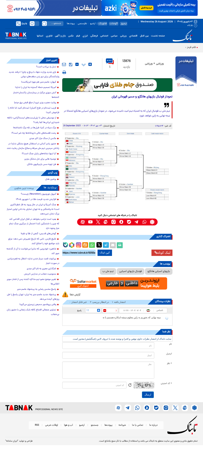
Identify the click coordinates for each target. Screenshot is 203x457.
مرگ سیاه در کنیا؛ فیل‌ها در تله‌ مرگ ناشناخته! (34, 128)
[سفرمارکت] (117, 283)
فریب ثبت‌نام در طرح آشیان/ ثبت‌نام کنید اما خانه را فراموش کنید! (33, 110)
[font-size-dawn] (77, 64)
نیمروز (124, 24)
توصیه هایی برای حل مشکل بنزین (40, 159)
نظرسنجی (82, 24)
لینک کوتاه (163, 252)
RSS (37, 425)
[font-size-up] (90, 64)
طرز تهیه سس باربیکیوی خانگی (41, 164)
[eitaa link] (105, 221)
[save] (70, 64)
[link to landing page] (183, 35)
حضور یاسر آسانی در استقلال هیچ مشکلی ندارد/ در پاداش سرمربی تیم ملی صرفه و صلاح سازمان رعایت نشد (33, 146)
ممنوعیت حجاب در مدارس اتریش (40, 274)
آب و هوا (68, 425)
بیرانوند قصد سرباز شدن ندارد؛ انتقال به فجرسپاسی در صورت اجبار (33, 261)
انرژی (85, 36)
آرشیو (93, 24)
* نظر (169, 363)
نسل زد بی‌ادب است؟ (46, 67)
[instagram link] (113, 221)
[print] (64, 72)
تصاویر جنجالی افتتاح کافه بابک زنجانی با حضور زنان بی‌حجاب (33, 312)
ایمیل (169, 354)
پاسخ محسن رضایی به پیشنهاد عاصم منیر (36, 289)
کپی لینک (105, 253)
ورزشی (123, 36)
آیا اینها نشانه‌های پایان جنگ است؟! (39, 154)
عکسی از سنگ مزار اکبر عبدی (42, 138)
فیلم (78, 36)
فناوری (49, 36)
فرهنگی (94, 36)
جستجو (94, 425)
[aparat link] (82, 221)
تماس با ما (137, 425)
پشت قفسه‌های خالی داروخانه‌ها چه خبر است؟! (33, 133)
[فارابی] (117, 85)
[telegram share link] (106, 245)
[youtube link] (90, 221)
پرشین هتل (50, 179)
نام (170, 344)
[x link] (98, 221)
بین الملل (144, 36)
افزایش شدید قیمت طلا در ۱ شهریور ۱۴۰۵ (36, 199)
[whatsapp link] (144, 221)
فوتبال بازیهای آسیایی (130, 271)
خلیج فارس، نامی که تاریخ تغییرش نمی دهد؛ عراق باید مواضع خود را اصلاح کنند (33, 241)
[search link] (44, 23)
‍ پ (83, 64)
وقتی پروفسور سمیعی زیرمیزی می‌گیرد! (37, 304)
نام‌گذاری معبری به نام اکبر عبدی (41, 269)
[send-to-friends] (64, 64)
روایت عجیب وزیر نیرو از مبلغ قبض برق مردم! (35, 103)
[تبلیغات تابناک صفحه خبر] (186, 72)
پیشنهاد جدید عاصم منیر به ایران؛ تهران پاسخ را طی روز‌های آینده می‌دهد (33, 297)
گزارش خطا (75, 295)
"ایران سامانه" (11, 441)
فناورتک (103, 24)
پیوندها (71, 24)
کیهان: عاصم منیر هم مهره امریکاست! (38, 82)
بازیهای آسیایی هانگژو (158, 271)
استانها (40, 36)
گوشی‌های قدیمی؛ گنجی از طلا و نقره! (38, 234)
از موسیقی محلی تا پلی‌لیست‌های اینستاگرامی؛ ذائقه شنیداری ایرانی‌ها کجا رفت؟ (33, 120)
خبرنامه (122, 425)
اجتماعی (104, 36)
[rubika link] (152, 221)
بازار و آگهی (60, 36)
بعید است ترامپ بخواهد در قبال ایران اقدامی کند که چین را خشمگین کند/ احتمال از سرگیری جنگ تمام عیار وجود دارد (34, 224)
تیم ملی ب (108, 271)
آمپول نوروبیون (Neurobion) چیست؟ (38, 194)
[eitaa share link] (85, 245)
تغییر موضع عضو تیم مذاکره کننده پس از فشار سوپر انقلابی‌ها (33, 282)
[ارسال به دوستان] (113, 245)
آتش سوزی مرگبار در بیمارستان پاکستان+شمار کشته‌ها (36, 95)
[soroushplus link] (121, 221)
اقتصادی (133, 36)
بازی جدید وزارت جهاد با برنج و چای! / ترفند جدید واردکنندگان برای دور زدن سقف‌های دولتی (34, 74)
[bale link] (128, 221)
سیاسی (114, 36)
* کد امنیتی (166, 383)
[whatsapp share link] (92, 245)
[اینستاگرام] (78, 244)
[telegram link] (136, 221)
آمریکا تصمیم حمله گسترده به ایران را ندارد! (35, 87)
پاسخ (79, 310)
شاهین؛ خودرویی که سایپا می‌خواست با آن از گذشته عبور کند (33, 251)
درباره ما (153, 425)
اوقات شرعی (51, 425)
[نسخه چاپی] (120, 245)
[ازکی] (150, 8)
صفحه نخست (158, 36)
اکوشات (114, 24)
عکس (71, 36)
